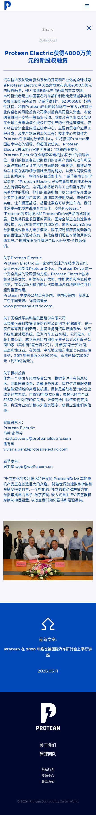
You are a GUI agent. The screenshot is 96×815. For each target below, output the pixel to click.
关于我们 (48, 745)
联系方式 (48, 782)
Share (48, 29)
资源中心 (48, 776)
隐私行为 (48, 770)
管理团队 (48, 754)
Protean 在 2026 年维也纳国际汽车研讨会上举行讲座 (48, 652)
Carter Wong (69, 801)
